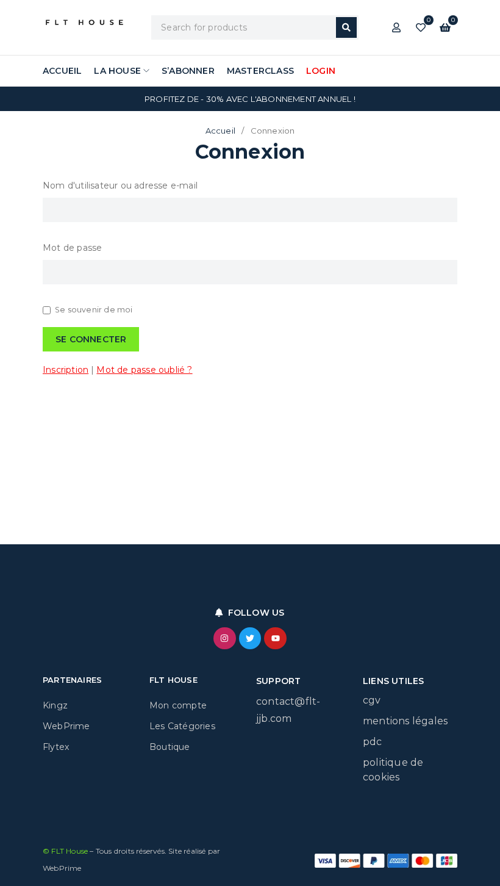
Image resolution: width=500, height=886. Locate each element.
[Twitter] (250, 638)
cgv (372, 700)
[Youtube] (275, 638)
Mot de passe (72, 247)
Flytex (56, 746)
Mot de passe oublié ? (144, 369)
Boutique (169, 746)
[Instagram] (224, 638)
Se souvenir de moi (94, 309)
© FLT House (66, 850)
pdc (372, 741)
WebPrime (66, 726)
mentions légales (405, 721)
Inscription (65, 369)
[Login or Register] (396, 27)
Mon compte (178, 705)
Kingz (55, 705)
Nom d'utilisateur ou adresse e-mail (120, 185)
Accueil (220, 130)
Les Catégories (182, 726)
